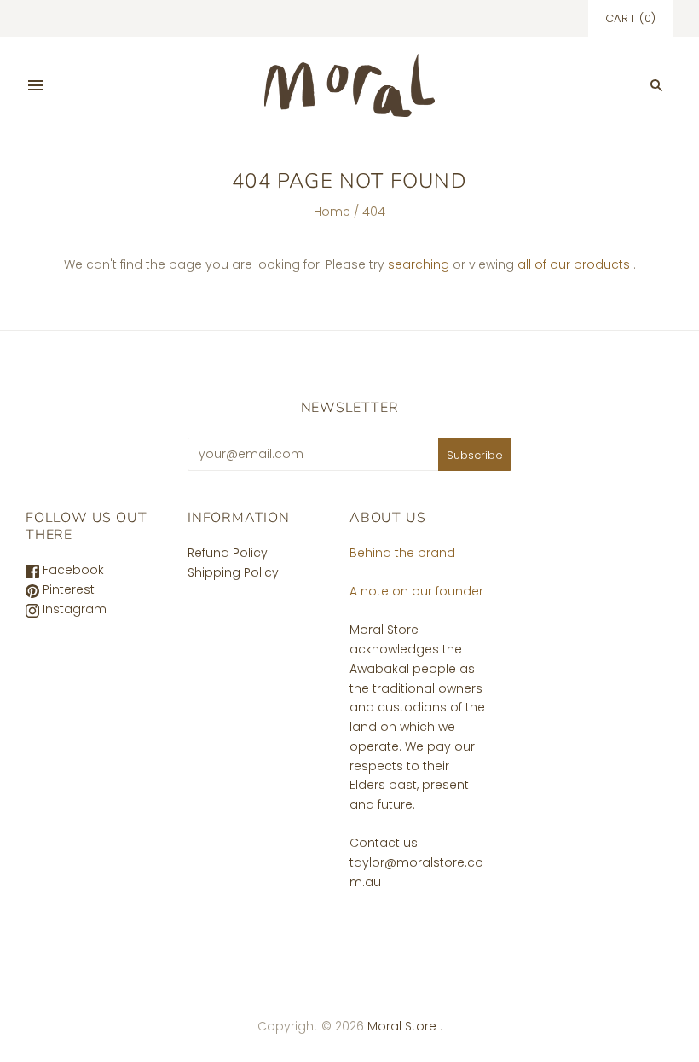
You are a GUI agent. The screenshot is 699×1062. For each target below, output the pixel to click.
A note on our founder (416, 591)
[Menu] (36, 85)
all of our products (573, 264)
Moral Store (403, 1026)
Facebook (71, 569)
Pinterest (67, 589)
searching (418, 264)
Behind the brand (402, 552)
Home (332, 211)
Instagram (73, 609)
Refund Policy (228, 552)
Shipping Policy (233, 572)
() (630, 18)
